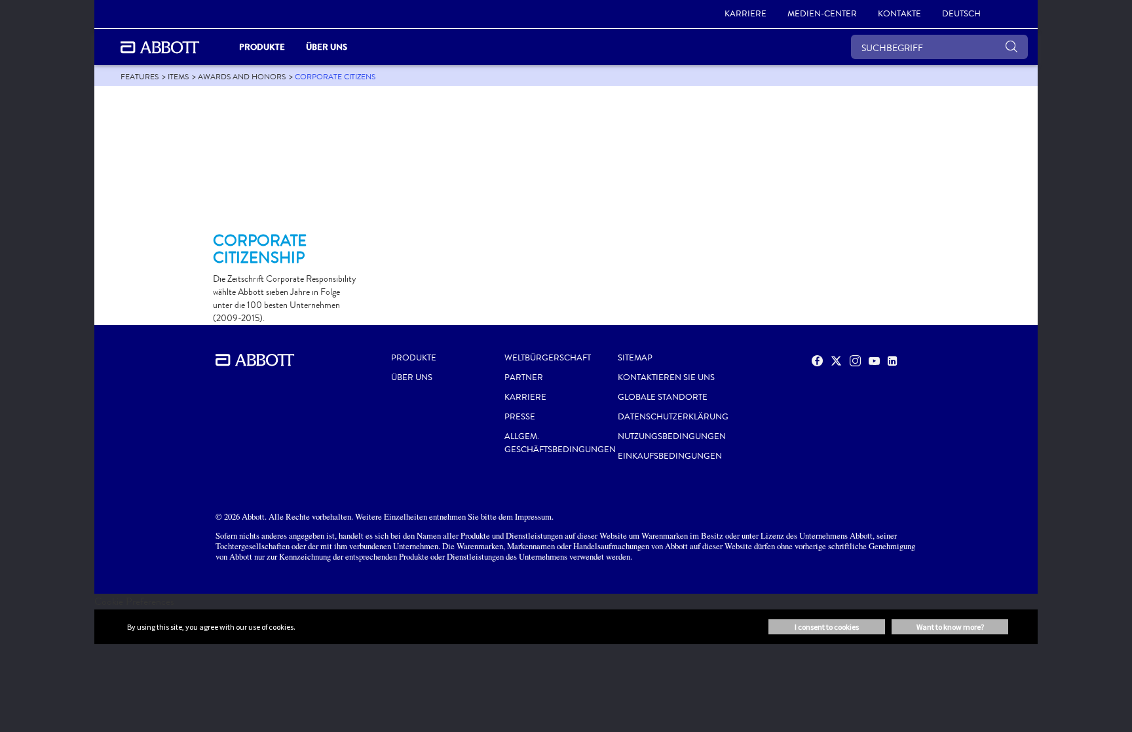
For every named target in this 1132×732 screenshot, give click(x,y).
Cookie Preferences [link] (134, 601)
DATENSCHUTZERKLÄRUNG (673, 417)
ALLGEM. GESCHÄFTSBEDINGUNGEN (560, 443)
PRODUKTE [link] (262, 47)
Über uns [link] (326, 47)
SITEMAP (635, 358)
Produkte (413, 358)
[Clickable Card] (285, 164)
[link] (140, 76)
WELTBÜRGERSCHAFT (547, 358)
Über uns (411, 377)
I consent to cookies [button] (827, 627)
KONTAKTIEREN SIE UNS (666, 377)
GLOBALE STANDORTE (663, 397)
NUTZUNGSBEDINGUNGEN (672, 436)
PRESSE (519, 417)
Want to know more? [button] (950, 627)
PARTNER (523, 377)
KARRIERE (525, 397)
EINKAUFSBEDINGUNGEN (670, 456)
